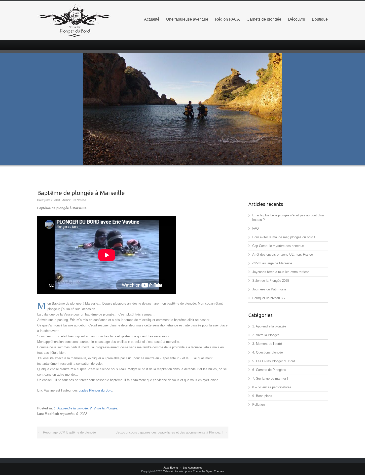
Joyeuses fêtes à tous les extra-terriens (280, 272)
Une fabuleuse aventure (187, 19)
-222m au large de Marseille (272, 263)
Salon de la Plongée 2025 (270, 280)
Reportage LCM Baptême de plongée (69, 432)
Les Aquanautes (192, 467)
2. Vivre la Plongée (103, 408)
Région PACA (227, 19)
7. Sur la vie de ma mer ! (270, 378)
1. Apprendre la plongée (71, 408)
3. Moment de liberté (267, 344)
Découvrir (296, 19)
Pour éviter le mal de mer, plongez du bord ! (283, 237)
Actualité (151, 19)
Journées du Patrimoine (269, 289)
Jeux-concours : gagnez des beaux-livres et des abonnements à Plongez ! (169, 432)
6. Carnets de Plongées (269, 370)
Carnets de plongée (264, 19)
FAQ (255, 228)
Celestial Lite (170, 471)
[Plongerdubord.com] (83, 20)
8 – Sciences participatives (271, 387)
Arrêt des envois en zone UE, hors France (282, 254)
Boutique (320, 19)
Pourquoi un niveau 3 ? (268, 298)
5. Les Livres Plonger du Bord (273, 361)
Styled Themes (215, 471)
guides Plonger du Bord (95, 390)
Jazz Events (171, 467)
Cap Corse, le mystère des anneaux (278, 246)
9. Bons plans (262, 396)
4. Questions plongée (267, 352)
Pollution (258, 404)
